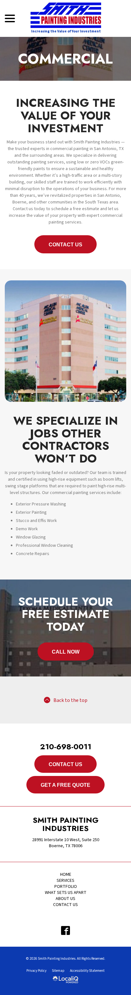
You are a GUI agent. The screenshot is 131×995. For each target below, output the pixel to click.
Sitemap (58, 970)
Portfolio (65, 886)
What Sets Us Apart (65, 892)
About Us (65, 899)
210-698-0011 (65, 747)
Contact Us (65, 244)
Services (65, 880)
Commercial (65, 58)
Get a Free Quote (65, 785)
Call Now (65, 652)
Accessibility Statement (87, 970)
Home (65, 874)
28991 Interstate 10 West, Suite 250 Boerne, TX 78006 (65, 843)
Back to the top (70, 700)
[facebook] (65, 930)
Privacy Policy (36, 970)
